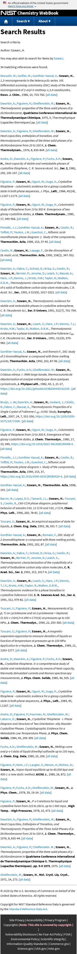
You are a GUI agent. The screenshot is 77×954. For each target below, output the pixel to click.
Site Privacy (16, 920)
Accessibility (34, 920)
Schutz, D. (36, 268)
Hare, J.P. (6, 278)
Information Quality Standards (27, 944)
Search (22, 21)
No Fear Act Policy (50, 934)
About (43, 21)
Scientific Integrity (53, 939)
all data (51, 95)
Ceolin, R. (67, 227)
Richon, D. (66, 765)
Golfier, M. (24, 76)
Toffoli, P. (6, 232)
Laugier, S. (37, 765)
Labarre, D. (7, 719)
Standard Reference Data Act (28, 909)
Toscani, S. (7, 521)
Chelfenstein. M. (43, 847)
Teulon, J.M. (22, 232)
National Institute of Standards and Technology (9, 13)
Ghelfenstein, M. (43, 103)
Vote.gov (54, 948)
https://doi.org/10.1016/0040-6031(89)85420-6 (31, 476)
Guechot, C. (39, 232)
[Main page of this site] (6, 21)
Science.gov (25, 948)
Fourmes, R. (38, 714)
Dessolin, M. (8, 76)
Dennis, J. (20, 278)
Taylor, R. (51, 278)
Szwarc (58, 58)
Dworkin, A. (8, 103)
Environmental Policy (25, 939)
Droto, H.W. (35, 278)
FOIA (67, 934)
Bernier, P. (22, 273)
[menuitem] (6, 21)
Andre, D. (6, 159)
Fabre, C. (22, 268)
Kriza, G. (49, 268)
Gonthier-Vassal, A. (45, 76)
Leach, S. (52, 273)
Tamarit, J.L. (39, 498)
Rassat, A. (66, 273)
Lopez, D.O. (22, 498)
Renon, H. (51, 765)
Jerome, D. (38, 273)
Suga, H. (51, 182)
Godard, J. (57, 402)
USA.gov (40, 948)
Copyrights (11, 925)
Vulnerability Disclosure (21, 934)
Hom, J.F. (22, 765)
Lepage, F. (36, 250)
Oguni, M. (38, 182)
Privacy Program (55, 920)
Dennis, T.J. (67, 324)
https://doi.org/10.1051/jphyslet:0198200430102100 (34, 389)
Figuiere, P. (24, 103)
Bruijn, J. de (8, 402)
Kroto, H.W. (7, 329)
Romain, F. (49, 535)
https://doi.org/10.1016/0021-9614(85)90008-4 (42, 444)
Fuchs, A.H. (53, 159)
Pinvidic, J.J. (8, 227)
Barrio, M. (6, 498)
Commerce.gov (59, 944)
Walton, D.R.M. (39, 329)
